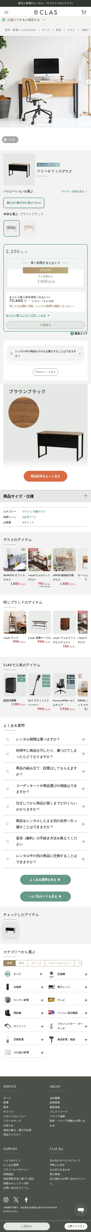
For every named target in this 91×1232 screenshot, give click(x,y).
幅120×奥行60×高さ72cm (24, 202)
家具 (58, 29)
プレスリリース (59, 1111)
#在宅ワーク (29, 517)
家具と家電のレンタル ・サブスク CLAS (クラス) (45, 3)
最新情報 (55, 1107)
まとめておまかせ (60, 1169)
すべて (46, 29)
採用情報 (55, 1102)
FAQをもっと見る (46, 371)
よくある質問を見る (43, 880)
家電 (9, 963)
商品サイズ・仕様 (18, 496)
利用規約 (8, 1174)
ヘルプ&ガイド (11, 1160)
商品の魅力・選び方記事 (17, 1130)
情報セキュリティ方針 (16, 1183)
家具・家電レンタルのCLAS (20, 29)
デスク (71, 29)
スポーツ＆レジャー (59, 963)
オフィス (36, 963)
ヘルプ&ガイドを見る (43, 896)
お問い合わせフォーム (16, 1187)
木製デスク (39, 511)
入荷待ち (45, 325)
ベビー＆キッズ (12, 1120)
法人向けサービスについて (65, 1160)
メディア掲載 (57, 1116)
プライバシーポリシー (16, 1169)
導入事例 (55, 1174)
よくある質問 (11, 1164)
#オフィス (28, 522)
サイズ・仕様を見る (72, 191)
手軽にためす (57, 1164)
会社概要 (55, 1098)
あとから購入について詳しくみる (26, 315)
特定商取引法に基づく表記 (18, 1178)
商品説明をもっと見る (45, 476)
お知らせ (8, 1125)
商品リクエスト (12, 1134)
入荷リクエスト (76, 1226)
